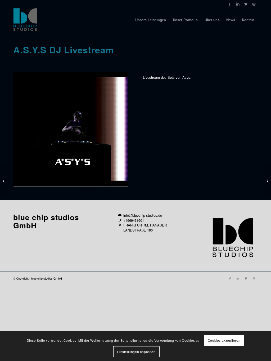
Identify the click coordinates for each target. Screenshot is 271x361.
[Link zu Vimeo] (246, 4)
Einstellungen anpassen (136, 351)
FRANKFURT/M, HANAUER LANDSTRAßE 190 (145, 228)
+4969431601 (133, 220)
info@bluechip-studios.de (142, 215)
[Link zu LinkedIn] (238, 4)
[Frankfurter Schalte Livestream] (267, 180)
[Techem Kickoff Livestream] (4, 180)
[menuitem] (150, 20)
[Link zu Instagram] (254, 4)
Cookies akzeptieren (224, 340)
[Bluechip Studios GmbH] (25, 20)
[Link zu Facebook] (230, 4)
